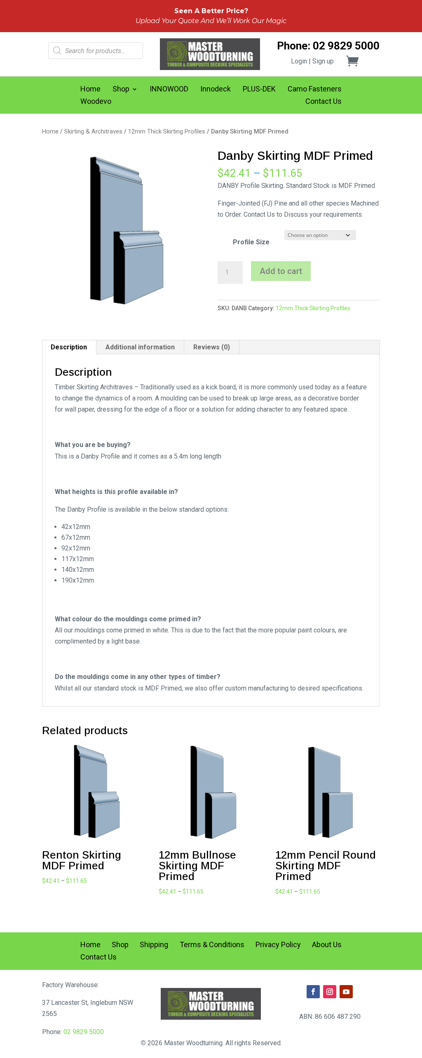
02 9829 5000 (83, 1032)
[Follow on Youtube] (346, 991)
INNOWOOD (169, 89)
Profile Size (251, 242)
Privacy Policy (278, 945)
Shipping (154, 945)
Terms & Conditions (212, 945)
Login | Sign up (312, 61)
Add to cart (281, 271)
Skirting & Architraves (93, 131)
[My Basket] (357, 61)
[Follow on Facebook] (313, 991)
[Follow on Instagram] (329, 991)
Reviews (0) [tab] (211, 347)
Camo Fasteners (315, 89)
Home (90, 89)
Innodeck (215, 89)
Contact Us (323, 101)
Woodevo (95, 101)
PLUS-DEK (259, 89)
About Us (327, 945)
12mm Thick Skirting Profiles (166, 131)
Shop (121, 89)
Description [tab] (69, 347)
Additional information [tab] (140, 347)
